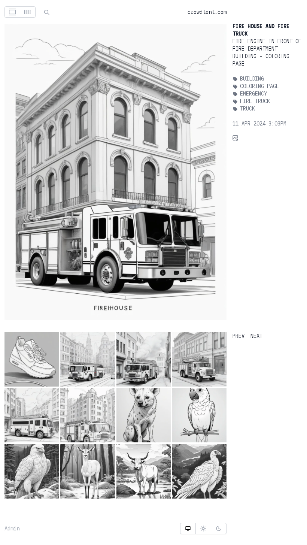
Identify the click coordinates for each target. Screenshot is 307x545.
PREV (238, 336)
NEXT (256, 336)
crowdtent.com (207, 12)
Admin (11, 528)
